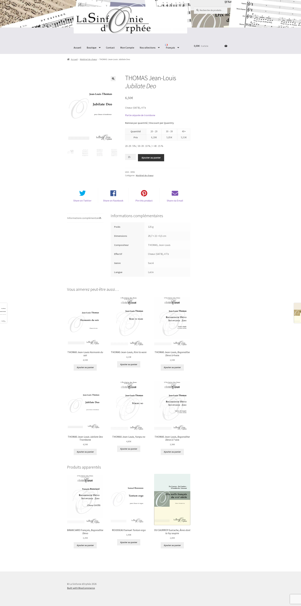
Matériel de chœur (88, 59)
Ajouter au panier (151, 157)
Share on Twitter (82, 200)
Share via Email (175, 200)
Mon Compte (127, 47)
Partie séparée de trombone (140, 115)
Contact (110, 47)
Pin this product (144, 200)
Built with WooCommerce (81, 588)
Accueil (77, 47)
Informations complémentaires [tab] (84, 218)
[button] (113, 78)
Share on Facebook (113, 200)
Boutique (91, 47)
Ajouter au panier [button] (85, 367)
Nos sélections (148, 47)
